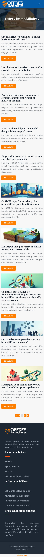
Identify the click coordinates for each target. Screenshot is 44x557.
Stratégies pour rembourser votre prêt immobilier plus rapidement (20, 386)
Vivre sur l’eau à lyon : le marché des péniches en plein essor (19, 130)
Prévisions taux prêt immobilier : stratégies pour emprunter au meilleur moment (20, 97)
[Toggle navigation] (39, 4)
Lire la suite (8, 58)
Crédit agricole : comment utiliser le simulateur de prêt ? (20, 38)
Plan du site (22, 555)
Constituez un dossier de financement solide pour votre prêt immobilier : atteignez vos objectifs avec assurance (21, 296)
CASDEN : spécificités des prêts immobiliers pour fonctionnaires (20, 203)
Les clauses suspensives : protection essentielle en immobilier (22, 69)
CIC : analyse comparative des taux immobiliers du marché (20, 341)
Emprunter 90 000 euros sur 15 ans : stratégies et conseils (21, 157)
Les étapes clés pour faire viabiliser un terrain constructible (21, 248)
